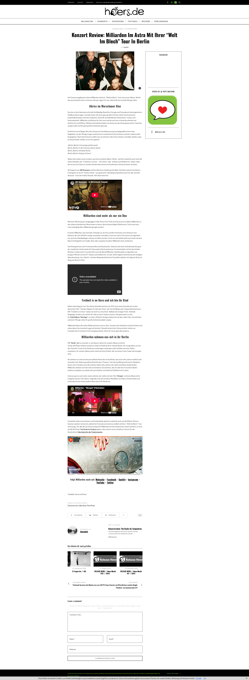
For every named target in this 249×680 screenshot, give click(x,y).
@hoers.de (160, 132)
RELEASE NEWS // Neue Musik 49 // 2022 (131, 572)
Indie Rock (82, 505)
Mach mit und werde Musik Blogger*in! (109, 2)
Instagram (133, 479)
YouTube (100, 482)
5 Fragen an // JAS (79, 571)
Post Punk (91, 505)
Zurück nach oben (172, 673)
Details (198, 678)
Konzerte (115, 29)
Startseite (71, 2)
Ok (205, 678)
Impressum (89, 2)
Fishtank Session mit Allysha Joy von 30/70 (89, 583)
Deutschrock (73, 505)
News (121, 29)
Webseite (100, 479)
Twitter (110, 482)
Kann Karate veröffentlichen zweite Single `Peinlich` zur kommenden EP (121, 585)
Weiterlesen (112, 537)
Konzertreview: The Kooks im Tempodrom (125, 528)
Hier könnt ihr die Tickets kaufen (90, 432)
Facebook (111, 479)
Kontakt (80, 2)
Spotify (122, 479)
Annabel (125, 47)
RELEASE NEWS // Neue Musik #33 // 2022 (105, 572)
